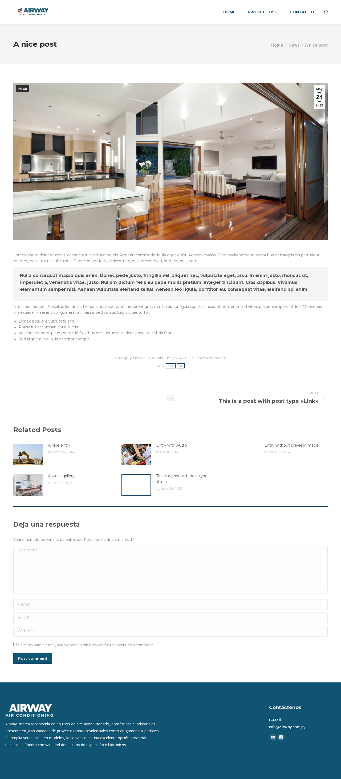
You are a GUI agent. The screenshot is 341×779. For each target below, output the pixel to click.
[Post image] (28, 454)
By (155, 358)
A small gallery (61, 476)
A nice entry (59, 445)
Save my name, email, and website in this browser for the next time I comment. (86, 645)
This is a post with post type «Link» (182, 479)
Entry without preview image (291, 445)
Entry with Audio (171, 445)
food (171, 365)
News (22, 89)
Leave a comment (210, 358)
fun (180, 365)
